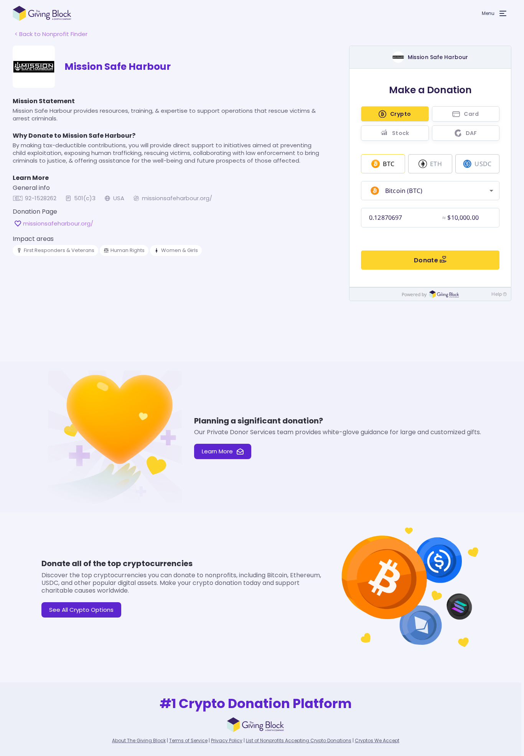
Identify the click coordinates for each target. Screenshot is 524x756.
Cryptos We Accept (377, 740)
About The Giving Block (139, 740)
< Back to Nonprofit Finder (51, 34)
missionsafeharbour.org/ (177, 198)
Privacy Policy (226, 740)
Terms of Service (188, 740)
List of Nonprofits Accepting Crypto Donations (298, 740)
